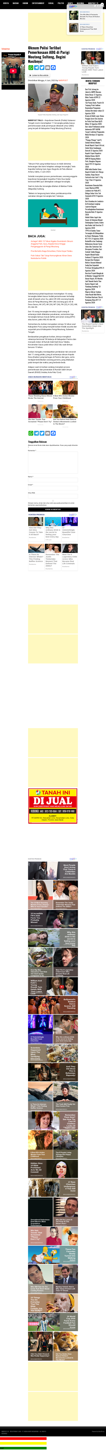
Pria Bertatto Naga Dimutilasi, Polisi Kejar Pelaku (51, 251)
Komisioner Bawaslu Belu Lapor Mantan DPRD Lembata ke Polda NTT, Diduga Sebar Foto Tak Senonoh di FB (93, 190)
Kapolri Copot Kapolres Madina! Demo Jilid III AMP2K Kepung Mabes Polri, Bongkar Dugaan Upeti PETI (93, 158)
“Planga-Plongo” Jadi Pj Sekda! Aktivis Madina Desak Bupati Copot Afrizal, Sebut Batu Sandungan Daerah (94, 145)
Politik (61, 3)
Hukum (25, 3)
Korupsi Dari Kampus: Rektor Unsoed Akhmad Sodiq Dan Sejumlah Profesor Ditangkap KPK (93, 264)
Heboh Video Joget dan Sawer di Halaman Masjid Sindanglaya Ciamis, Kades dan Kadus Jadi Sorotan (94, 221)
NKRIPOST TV (93, 3)
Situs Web (31, 493)
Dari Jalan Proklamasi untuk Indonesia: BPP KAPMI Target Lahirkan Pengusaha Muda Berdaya (94, 130)
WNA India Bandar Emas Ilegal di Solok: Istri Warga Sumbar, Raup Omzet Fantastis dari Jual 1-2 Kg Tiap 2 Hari (94, 174)
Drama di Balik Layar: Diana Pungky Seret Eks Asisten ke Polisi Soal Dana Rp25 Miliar (94, 120)
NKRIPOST (63, 80)
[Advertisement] (66, 27)
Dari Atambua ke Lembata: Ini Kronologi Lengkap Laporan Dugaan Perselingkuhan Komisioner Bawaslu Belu (94, 206)
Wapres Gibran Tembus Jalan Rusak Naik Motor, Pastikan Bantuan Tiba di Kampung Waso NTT (94, 296)
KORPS (70, 3)
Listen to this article (40, 75)
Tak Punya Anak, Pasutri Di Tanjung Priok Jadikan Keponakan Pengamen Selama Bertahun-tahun (94, 106)
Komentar (32, 450)
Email (30, 485)
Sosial (51, 3)
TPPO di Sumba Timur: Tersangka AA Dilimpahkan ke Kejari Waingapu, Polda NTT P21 (94, 234)
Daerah (16, 3)
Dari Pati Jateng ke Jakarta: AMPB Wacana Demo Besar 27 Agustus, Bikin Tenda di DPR (93, 93)
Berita (6, 3)
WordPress (101, 1431)
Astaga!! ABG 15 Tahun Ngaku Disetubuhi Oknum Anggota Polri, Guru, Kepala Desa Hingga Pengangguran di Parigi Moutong (52, 244)
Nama (30, 477)
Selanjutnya (6, 48)
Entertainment (38, 3)
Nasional (80, 3)
